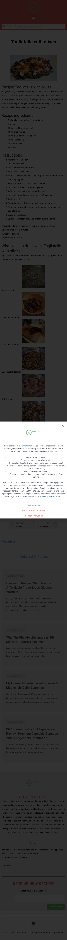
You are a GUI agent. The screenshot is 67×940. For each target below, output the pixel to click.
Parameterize (34, 505)
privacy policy (48, 496)
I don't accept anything (33, 510)
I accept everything (33, 515)
